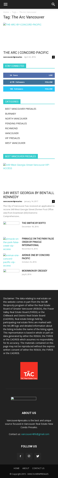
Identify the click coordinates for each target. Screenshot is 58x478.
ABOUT (25, 468)
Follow (49, 82)
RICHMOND (11, 128)
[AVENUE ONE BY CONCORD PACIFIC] (11, 260)
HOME (16, 468)
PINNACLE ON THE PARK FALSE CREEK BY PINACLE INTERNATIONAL (38, 241)
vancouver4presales (12, 57)
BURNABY (10, 113)
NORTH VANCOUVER (16, 118)
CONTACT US (38, 468)
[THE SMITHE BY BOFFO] (11, 227)
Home (6, 12)
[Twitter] (37, 456)
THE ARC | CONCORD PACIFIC (25, 53)
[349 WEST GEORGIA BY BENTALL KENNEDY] (29, 176)
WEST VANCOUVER (15, 143)
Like (51, 75)
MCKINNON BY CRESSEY (34, 270)
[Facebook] (20, 456)
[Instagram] (29, 456)
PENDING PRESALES (16, 123)
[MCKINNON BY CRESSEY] (11, 275)
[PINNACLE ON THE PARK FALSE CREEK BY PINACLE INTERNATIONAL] (11, 244)
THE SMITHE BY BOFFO (34, 223)
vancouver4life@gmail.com (35, 434)
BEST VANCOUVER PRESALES (20, 108)
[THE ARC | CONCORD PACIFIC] (29, 36)
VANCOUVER (12, 133)
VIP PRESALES (12, 138)
